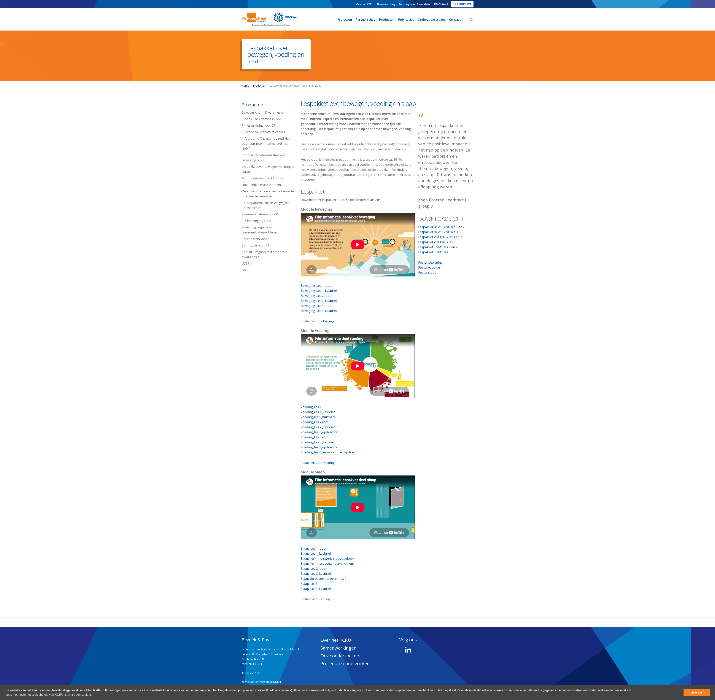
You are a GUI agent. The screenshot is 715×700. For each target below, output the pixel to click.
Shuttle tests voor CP (256, 239)
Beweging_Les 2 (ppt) (316, 295)
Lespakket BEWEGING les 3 (438, 232)
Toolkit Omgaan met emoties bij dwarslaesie (265, 254)
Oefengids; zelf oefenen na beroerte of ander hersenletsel (268, 193)
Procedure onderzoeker (344, 663)
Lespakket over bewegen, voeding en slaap (268, 169)
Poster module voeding (318, 462)
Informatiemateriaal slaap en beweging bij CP (263, 157)
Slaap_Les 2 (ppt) (313, 568)
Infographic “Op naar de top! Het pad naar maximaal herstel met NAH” (266, 143)
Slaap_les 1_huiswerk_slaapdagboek (327, 558)
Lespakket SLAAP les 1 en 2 (437, 247)
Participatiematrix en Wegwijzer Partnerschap (265, 205)
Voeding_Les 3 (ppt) (315, 437)
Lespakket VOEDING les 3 (436, 242)
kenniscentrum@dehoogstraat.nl (261, 681)
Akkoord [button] (696, 692)
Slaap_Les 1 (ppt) (313, 548)
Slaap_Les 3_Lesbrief (316, 588)
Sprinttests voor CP (255, 245)
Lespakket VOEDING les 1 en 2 (440, 237)
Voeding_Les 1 (311, 407)
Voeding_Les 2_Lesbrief (318, 427)
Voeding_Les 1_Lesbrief (318, 412)
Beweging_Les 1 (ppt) (316, 285)
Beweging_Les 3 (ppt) (316, 305)
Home (245, 85)
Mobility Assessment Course (262, 178)
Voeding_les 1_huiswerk (318, 417)
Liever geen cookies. (78, 694)
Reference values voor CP (260, 214)
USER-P (247, 270)
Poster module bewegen (318, 321)
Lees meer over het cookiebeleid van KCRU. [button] (34, 694)
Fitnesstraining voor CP (258, 125)
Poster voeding (429, 267)
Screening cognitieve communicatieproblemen (260, 229)
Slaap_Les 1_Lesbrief (316, 553)
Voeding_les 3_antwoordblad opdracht (329, 452)
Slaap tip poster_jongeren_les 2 (324, 578)
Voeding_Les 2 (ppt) (315, 422)
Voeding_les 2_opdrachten (320, 432)
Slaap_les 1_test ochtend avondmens (327, 563)
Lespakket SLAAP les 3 (434, 252)
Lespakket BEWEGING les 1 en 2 (441, 227)
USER (246, 263)
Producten (259, 85)
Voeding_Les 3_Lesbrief (318, 442)
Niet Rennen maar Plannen (261, 184)
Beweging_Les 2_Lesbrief (319, 300)
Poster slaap (427, 272)
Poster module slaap (316, 599)
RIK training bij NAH (256, 221)
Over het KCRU (335, 639)
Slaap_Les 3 (309, 583)
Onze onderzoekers (340, 655)
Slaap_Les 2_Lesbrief (316, 573)
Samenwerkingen (338, 647)
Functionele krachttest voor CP (264, 132)
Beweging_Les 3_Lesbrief (319, 310)
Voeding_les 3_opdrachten (320, 447)
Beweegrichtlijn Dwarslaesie (262, 112)
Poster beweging (430, 262)
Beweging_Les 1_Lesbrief (319, 290)
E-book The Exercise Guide (261, 119)
